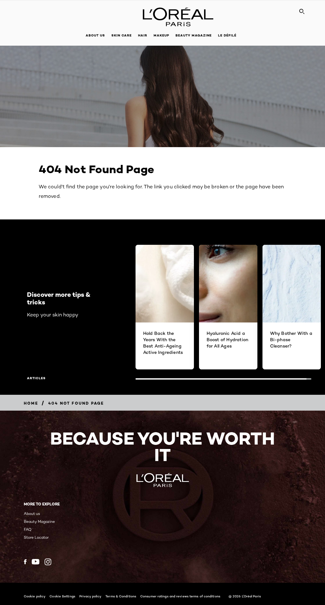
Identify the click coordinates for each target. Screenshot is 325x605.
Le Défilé (227, 35)
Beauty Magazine (194, 35)
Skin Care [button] (121, 35)
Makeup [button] (161, 35)
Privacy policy (90, 596)
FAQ (27, 529)
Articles (36, 378)
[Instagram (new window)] (47, 561)
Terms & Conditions (120, 596)
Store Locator (36, 537)
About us (32, 513)
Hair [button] (142, 35)
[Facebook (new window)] (25, 561)
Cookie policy (34, 596)
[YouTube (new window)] (35, 561)
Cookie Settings (62, 596)
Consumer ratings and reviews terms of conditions (180, 596)
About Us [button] (95, 35)
